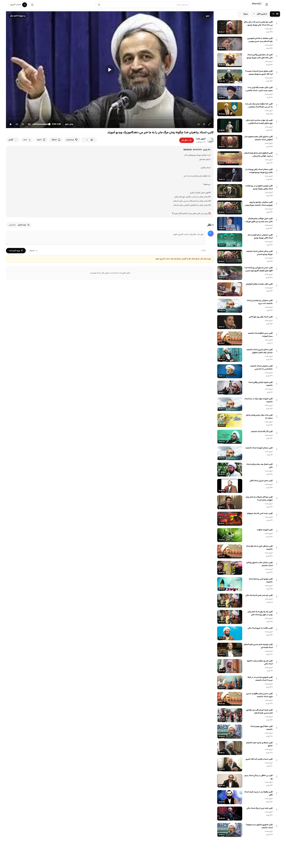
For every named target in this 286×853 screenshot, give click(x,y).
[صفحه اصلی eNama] (256, 5)
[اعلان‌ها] (32, 5)
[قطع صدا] (29, 124)
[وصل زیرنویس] (198, 124)
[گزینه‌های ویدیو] (276, 23)
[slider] (110, 118)
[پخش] (110, 69)
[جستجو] (99, 5)
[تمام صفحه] (209, 124)
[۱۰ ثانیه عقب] (16, 124)
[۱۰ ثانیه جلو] (23, 124)
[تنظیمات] (204, 124)
